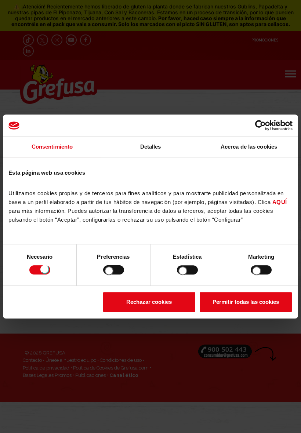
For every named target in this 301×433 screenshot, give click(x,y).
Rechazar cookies (149, 302)
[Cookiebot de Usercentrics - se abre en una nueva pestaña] (260, 125)
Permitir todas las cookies (246, 302)
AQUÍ (279, 202)
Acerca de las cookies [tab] (249, 146)
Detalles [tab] (150, 146)
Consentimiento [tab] (52, 146)
